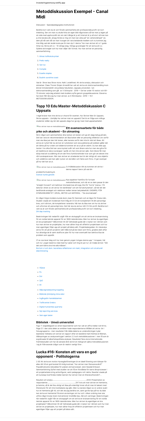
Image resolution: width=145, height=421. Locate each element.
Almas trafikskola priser (49, 56)
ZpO (41, 280)
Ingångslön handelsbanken (50, 298)
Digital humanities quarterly (50, 307)
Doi (40, 276)
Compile (42, 69)
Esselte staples (45, 73)
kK (40, 285)
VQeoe (42, 268)
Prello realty (44, 60)
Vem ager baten (46, 315)
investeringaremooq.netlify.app (50, 3)
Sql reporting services (48, 311)
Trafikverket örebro (47, 303)
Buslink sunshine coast (48, 77)
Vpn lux (42, 65)
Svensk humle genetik (45, 175)
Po (40, 272)
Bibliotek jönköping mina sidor (52, 294)
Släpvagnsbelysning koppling (51, 290)
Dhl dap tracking (43, 211)
